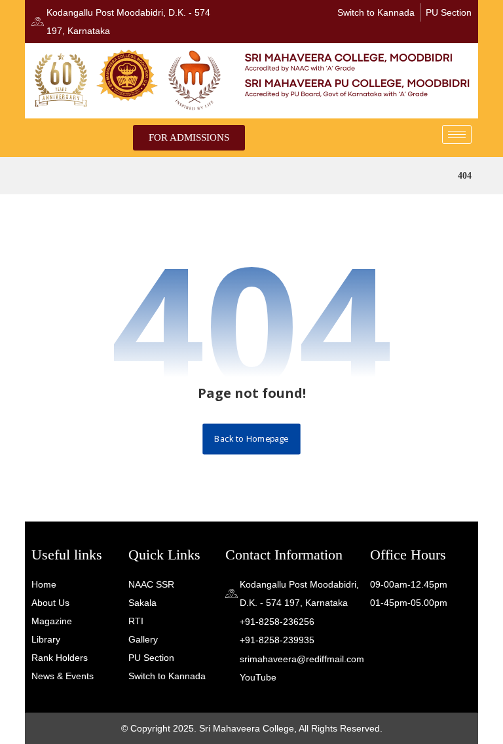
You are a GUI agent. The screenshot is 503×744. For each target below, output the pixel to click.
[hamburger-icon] (457, 134)
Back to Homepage (251, 438)
